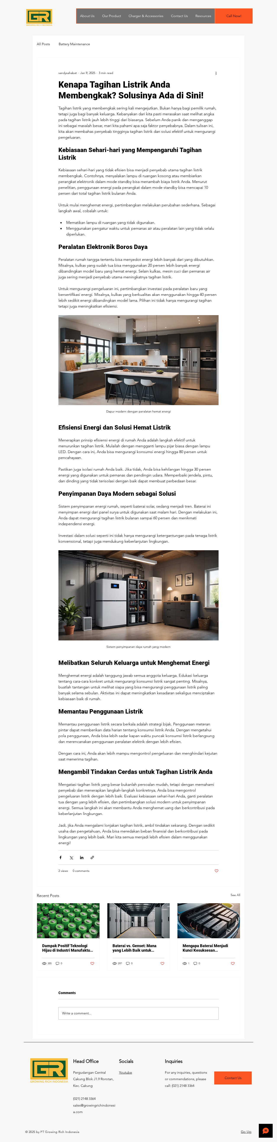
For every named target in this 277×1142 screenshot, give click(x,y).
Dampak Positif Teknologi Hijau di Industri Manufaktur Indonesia (67, 948)
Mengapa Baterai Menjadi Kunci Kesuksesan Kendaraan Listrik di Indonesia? (205, 948)
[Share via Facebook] (60, 857)
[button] (203, 16)
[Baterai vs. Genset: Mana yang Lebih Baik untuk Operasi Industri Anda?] (138, 920)
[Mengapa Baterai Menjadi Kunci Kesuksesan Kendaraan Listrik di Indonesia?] (208, 920)
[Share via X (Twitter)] (71, 857)
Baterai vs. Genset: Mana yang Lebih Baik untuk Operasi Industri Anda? (134, 948)
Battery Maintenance (74, 44)
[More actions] (216, 72)
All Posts (43, 44)
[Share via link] (92, 857)
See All (235, 895)
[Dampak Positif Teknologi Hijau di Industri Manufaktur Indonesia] (68, 920)
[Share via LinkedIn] (82, 857)
